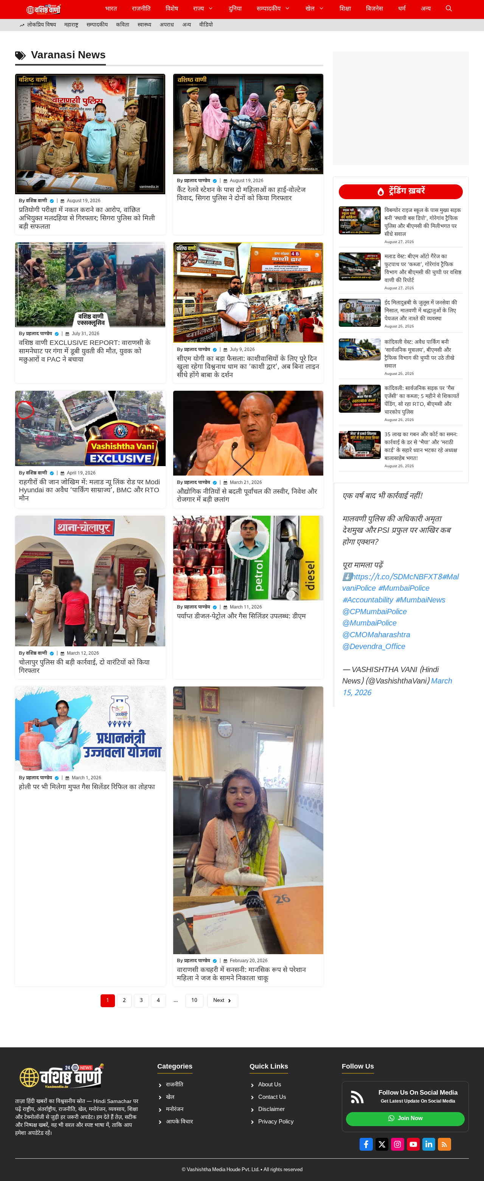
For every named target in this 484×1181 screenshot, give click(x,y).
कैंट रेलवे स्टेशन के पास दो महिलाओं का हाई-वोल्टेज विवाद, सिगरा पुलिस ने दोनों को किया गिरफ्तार (241, 194)
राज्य (198, 9)
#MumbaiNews (420, 600)
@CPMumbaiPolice (374, 612)
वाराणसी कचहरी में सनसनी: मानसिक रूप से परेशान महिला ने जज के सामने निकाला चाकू (241, 974)
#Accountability (367, 600)
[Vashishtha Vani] (43, 9)
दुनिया (235, 9)
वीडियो (206, 25)
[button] (448, 9)
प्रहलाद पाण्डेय (197, 181)
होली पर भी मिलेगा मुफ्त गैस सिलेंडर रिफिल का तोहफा (87, 787)
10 (194, 1000)
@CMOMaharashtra (376, 635)
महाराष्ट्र (71, 25)
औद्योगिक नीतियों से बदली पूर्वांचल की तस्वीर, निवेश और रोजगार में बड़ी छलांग (247, 496)
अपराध (167, 25)
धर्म (402, 9)
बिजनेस (374, 9)
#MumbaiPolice (404, 589)
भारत (111, 9)
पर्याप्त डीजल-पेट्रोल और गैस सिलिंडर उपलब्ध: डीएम (241, 616)
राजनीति (141, 9)
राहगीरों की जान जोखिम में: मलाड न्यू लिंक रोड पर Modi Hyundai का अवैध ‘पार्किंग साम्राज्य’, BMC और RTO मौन (89, 490)
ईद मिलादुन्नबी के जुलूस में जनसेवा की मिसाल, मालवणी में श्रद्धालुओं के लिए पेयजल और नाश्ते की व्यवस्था (421, 310)
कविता (122, 25)
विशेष (172, 9)
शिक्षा (345, 9)
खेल (310, 9)
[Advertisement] (401, 70)
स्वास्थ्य (144, 25)
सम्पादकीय (269, 9)
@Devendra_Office (373, 647)
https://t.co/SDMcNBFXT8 (397, 577)
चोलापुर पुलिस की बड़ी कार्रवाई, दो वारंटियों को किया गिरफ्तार (84, 667)
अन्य (426, 9)
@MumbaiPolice (369, 624)
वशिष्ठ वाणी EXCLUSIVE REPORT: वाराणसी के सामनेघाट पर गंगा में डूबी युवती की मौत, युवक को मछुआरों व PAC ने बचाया (84, 351)
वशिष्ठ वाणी (36, 201)
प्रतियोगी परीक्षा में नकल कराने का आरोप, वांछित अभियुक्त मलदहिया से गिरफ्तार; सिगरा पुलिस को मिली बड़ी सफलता (87, 218)
